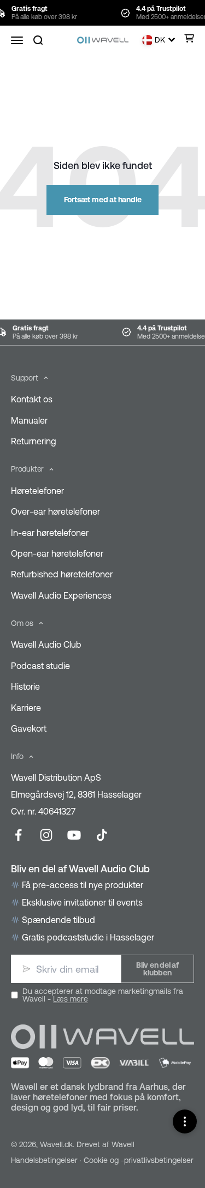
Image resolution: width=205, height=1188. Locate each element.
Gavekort (28, 728)
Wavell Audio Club (46, 644)
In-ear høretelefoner (50, 532)
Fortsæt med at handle (103, 199)
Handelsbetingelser (44, 1160)
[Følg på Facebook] (18, 835)
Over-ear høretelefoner (55, 511)
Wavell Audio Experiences (61, 595)
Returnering (33, 441)
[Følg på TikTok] (102, 835)
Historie (25, 686)
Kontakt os (31, 399)
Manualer (29, 420)
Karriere (26, 707)
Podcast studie (40, 665)
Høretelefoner (37, 490)
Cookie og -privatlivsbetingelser (139, 1160)
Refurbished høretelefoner (62, 574)
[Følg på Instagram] (46, 835)
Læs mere (70, 998)
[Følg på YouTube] (74, 835)
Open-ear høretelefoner (57, 553)
